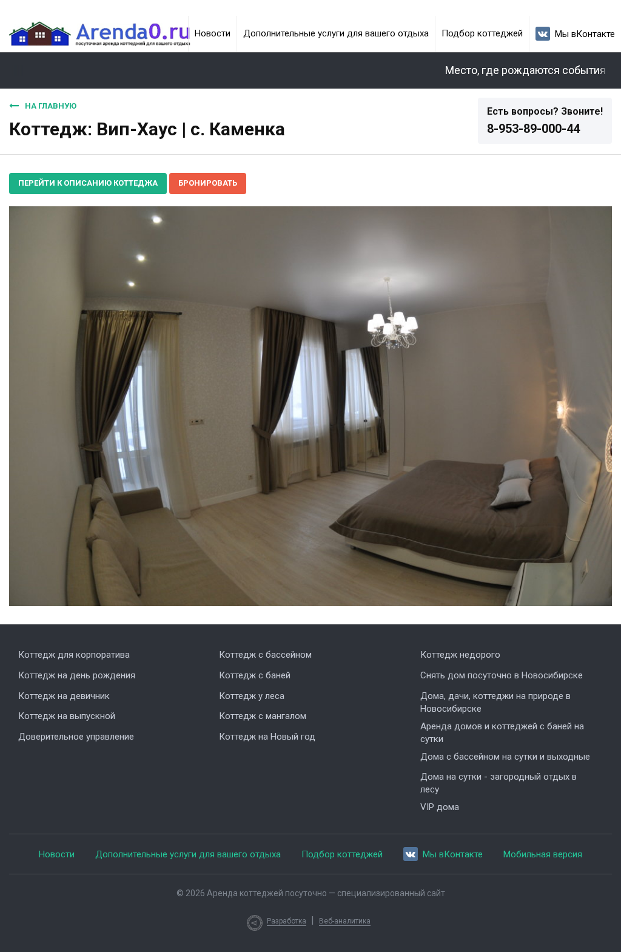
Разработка (286, 921)
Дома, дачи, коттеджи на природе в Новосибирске (495, 702)
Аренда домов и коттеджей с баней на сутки (502, 732)
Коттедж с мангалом (262, 716)
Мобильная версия (542, 854)
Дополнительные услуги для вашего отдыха (336, 33)
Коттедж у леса (251, 695)
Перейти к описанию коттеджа (88, 182)
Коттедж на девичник (64, 695)
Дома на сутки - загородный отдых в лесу (498, 783)
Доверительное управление (76, 736)
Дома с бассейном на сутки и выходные (505, 756)
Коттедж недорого (460, 654)
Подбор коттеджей (482, 33)
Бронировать (207, 182)
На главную (50, 105)
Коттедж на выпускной (66, 716)
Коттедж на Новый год (267, 736)
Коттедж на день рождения (76, 675)
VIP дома (439, 807)
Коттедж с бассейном (265, 654)
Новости (212, 33)
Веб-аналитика (345, 921)
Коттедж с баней (254, 675)
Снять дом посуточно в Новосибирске (501, 675)
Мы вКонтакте (585, 34)
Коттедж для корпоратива (74, 654)
